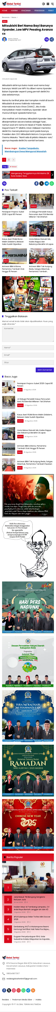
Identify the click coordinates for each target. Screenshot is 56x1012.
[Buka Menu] (47, 3)
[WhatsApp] (51, 183)
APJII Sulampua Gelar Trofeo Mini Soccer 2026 (32, 918)
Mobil (14, 166)
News (5, 21)
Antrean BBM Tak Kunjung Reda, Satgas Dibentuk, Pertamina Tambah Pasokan (40, 269)
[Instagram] (14, 990)
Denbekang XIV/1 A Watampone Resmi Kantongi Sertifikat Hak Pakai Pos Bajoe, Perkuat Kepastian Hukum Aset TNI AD (31, 928)
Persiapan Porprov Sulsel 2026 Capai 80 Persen (13, 213)
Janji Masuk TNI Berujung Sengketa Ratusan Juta (29, 898)
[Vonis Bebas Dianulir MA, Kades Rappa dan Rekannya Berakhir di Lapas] (41, 229)
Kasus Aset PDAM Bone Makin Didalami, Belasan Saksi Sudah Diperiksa (13, 241)
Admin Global (13, 38)
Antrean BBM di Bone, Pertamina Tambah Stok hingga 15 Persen (13, 269)
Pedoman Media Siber (22, 999)
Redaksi (5, 999)
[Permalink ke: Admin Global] (5, 39)
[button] (43, 3)
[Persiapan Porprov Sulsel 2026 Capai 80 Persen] (14, 201)
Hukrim (33, 206)
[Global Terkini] (12, 3)
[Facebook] (36, 183)
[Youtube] (19, 990)
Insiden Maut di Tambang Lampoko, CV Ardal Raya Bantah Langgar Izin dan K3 (31, 908)
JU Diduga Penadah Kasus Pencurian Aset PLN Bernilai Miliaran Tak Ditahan (41, 214)
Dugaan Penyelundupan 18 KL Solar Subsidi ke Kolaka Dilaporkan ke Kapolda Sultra (31, 937)
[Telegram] (46, 183)
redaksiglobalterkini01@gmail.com (22, 978)
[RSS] (33, 990)
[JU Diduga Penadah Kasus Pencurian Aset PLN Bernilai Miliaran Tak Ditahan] (41, 201)
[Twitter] (41, 183)
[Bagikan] (51, 39)
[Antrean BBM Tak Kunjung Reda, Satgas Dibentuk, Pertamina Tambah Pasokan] (41, 256)
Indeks (38, 999)
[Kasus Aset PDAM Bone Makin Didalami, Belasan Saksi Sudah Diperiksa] (14, 229)
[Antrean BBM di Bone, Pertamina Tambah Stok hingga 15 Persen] (14, 256)
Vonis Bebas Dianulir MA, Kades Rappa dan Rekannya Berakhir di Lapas (41, 241)
